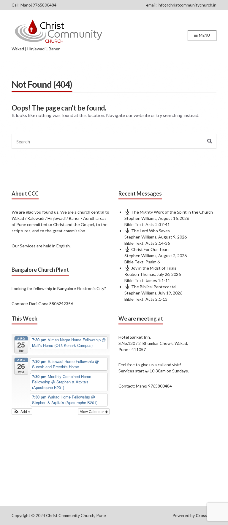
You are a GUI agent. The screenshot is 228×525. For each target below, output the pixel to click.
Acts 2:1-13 (156, 299)
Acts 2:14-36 (157, 243)
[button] (22, 411)
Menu (204, 35)
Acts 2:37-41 (157, 224)
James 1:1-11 (157, 280)
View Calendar (92, 411)
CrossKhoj (206, 515)
